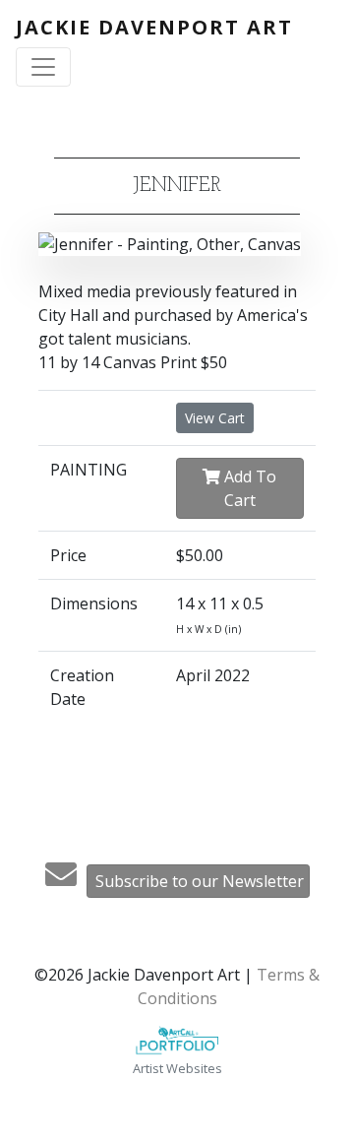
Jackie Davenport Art (154, 27)
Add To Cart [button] (248, 488)
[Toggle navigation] (43, 67)
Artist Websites (177, 1068)
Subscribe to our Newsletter (199, 881)
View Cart (215, 418)
